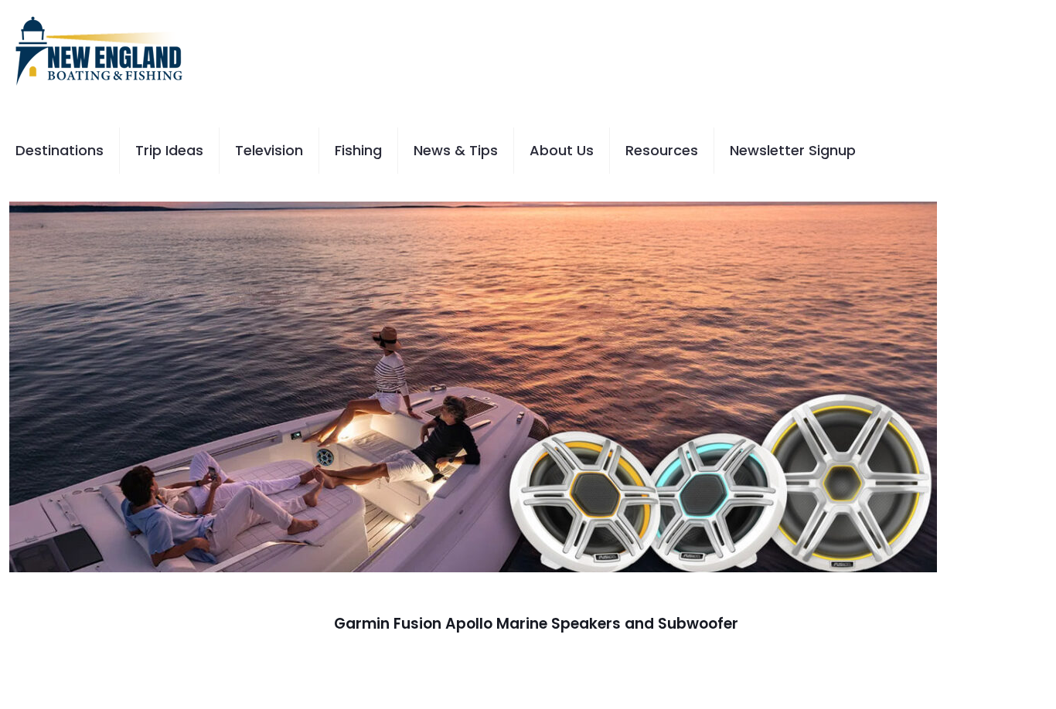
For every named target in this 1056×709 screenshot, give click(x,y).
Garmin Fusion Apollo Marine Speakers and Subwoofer (536, 623)
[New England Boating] (98, 50)
